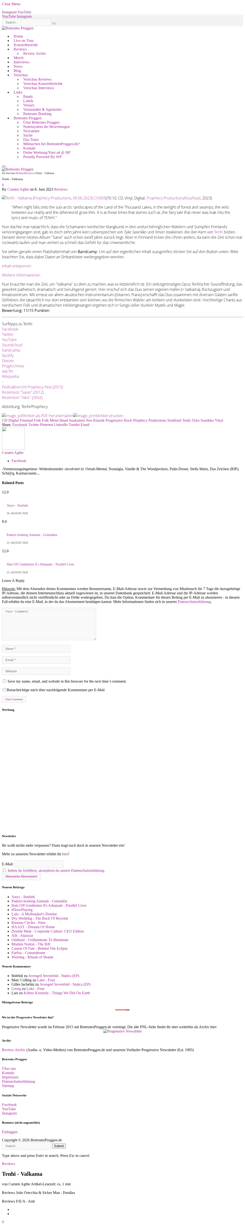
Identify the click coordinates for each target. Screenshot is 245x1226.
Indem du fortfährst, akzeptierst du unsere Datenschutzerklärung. (56, 870)
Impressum (10, 1077)
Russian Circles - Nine (28, 923)
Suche (28, 135)
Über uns (9, 1068)
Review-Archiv (13, 1050)
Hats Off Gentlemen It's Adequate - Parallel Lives (40, 564)
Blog (17, 71)
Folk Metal (50, 420)
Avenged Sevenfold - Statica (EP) (53, 976)
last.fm (7, 371)
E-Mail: (8, 864)
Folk (37, 420)
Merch (18, 58)
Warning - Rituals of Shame (32, 957)
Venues (28, 105)
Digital (13, 420)
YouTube (9, 339)
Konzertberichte (26, 45)
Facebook (10, 329)
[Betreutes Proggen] (17, 28)
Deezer (8, 360)
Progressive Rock (119, 420)
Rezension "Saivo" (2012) (23, 392)
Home (18, 36)
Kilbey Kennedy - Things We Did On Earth (57, 993)
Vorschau (21, 75)
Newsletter (31, 131)
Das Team (31, 140)
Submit (59, 1146)
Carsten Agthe (18, 189)
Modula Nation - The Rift (30, 944)
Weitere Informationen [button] (21, 275)
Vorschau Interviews (38, 88)
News (18, 66)
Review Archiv (34, 53)
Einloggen (9, 1132)
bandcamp (11, 350)
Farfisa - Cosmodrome (28, 953)
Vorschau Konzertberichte (42, 84)
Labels (28, 101)
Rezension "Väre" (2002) (22, 397)
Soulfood (192, 198)
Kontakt (29, 148)
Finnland (26, 420)
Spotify (8, 355)
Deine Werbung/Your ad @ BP (46, 152)
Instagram (9, 1113)
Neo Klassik (95, 420)
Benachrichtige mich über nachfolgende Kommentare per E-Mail (56, 690)
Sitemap (8, 1086)
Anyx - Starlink (17, 505)
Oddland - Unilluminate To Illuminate (39, 940)
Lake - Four (46, 980)
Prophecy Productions (165, 198)
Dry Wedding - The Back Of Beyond (39, 918)
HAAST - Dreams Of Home (33, 927)
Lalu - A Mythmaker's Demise (34, 914)
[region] (122, 773)
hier (65, 854)
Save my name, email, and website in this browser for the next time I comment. (67, 681)
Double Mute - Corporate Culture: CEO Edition (47, 931)
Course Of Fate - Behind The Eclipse (39, 948)
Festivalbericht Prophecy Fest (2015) (32, 387)
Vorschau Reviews (37, 79)
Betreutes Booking (37, 114)
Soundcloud (12, 345)
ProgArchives (13, 366)
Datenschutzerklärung (194, 602)
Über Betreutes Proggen (41, 122)
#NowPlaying (22, 910)
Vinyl (219, 420)
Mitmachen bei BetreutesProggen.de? (51, 144)
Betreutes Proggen (27, 118)
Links (18, 92)
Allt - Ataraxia (22, 935)
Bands (28, 96)
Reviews (20, 49)
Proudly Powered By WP (42, 157)
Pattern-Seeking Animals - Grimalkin (32, 535)
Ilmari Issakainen (72, 420)
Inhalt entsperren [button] (16, 266)
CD (4, 420)
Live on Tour (23, 41)
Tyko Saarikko (203, 420)
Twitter (8, 334)
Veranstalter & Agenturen (42, 109)
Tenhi (218, 232)
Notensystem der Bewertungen (46, 127)
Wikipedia (10, 376)
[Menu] (4, 166)
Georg (16, 989)
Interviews (21, 62)
